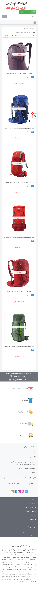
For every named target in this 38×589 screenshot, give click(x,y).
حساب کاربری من (31, 511)
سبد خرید (33, 515)
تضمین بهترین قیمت (21, 412)
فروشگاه (33, 523)
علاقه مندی (33, 519)
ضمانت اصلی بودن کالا (21, 435)
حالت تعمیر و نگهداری (29, 507)
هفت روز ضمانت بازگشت (20, 388)
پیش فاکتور (32, 503)
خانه (34, 29)
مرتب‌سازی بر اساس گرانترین (16, 36)
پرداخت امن (24, 400)
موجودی (6, 36)
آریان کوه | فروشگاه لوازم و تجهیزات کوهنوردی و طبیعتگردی (19, 6)
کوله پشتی (29, 29)
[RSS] (12, 491)
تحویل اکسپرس (23, 423)
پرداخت (34, 451)
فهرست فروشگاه (31, 527)
